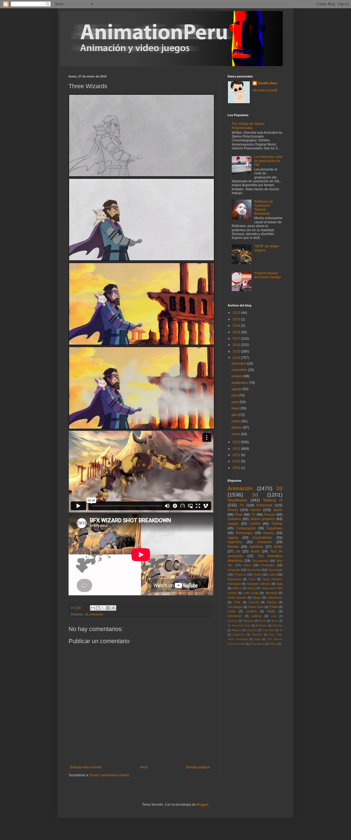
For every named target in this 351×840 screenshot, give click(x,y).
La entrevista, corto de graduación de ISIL (268, 161)
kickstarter (235, 616)
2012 (237, 449)
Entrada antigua (198, 767)
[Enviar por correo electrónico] (92, 608)
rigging (233, 538)
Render (233, 547)
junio (235, 402)
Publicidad (264, 505)
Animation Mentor (258, 583)
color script (251, 593)
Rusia (262, 620)
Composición (246, 528)
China (247, 565)
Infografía (234, 569)
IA (281, 630)
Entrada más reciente (86, 767)
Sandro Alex (267, 83)
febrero (237, 427)
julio (235, 395)
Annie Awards (237, 597)
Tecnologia (275, 569)
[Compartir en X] (103, 608)
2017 (237, 339)
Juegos (233, 524)
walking (256, 616)
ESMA (273, 607)
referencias (274, 597)
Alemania (271, 593)
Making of (272, 500)
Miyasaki (248, 620)
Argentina (235, 542)
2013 (237, 442)
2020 (237, 319)
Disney (233, 510)
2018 (237, 332)
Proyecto (240, 574)
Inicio (144, 767)
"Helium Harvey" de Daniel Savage (267, 275)
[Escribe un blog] (98, 608)
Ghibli (278, 547)
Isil (238, 551)
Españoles (274, 528)
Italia (279, 583)
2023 (237, 313)
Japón (277, 510)
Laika (272, 574)
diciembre (239, 363)
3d (255, 495)
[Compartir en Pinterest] (113, 608)
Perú (252, 579)
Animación (96, 614)
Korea (251, 588)
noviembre (239, 370)
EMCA (237, 588)
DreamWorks (262, 538)
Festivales (267, 565)
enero (236, 434)
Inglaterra (239, 634)
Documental (260, 560)
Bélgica (236, 630)
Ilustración (254, 569)
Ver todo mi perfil (265, 90)
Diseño (271, 602)
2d (86, 614)
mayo (235, 408)
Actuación (264, 542)
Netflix (271, 611)
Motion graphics (262, 519)
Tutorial (276, 524)
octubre (237, 376)
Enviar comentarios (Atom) (109, 775)
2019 (237, 326)
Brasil (255, 551)
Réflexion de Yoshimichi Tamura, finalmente (263, 207)
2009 (237, 468)
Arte (273, 616)
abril (235, 415)
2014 (237, 358)
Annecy (268, 533)
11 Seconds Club (239, 625)
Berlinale (261, 625)
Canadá (252, 630)
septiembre (240, 383)
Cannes (232, 620)
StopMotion (237, 500)
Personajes (244, 533)
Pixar (239, 515)
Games (255, 510)
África (273, 643)
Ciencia (254, 602)
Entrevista (234, 579)
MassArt (257, 634)
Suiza (257, 639)
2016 (237, 345)
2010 (237, 461)
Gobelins (234, 519)
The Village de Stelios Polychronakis (248, 126)
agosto (236, 389)
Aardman (256, 547)
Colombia (268, 630)
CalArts (255, 524)
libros (274, 620)
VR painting (257, 643)
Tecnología (235, 607)
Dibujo (257, 597)
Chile (237, 602)
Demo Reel (255, 607)
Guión (232, 611)
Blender (277, 625)
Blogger (202, 804)
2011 (237, 455)
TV (253, 515)
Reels (257, 574)
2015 (237, 351)
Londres (251, 611)
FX (242, 505)
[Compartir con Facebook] (108, 608)
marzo (236, 421)
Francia (269, 515)
